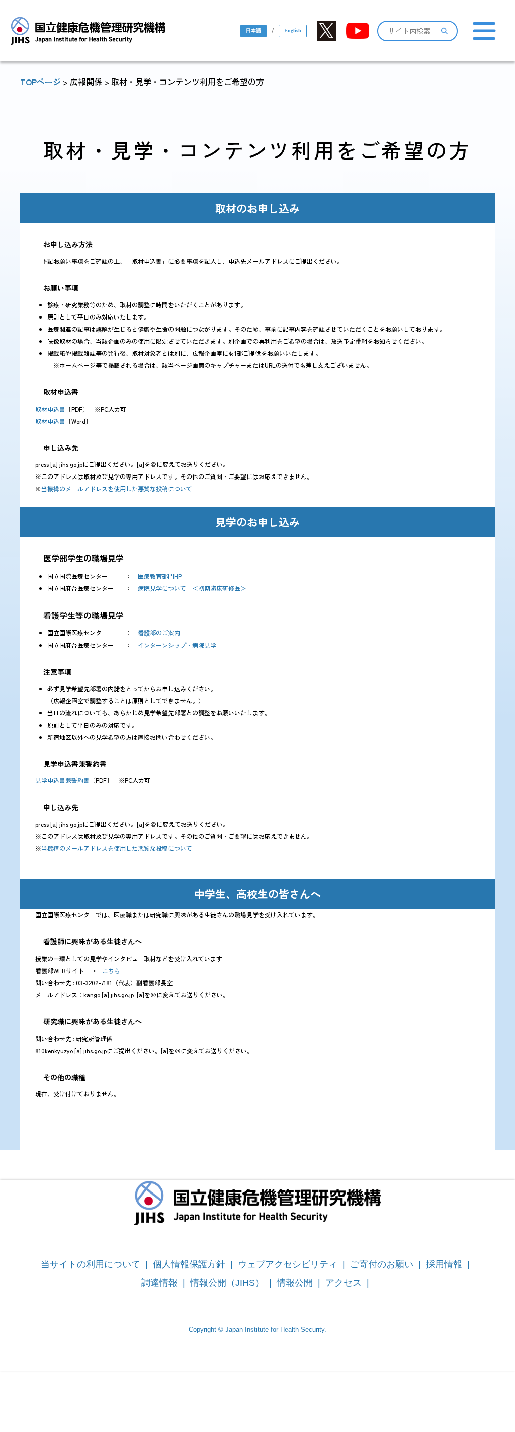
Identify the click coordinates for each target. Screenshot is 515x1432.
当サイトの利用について (90, 1264)
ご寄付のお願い (381, 1264)
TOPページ (40, 81)
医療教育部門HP (160, 576)
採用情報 (444, 1264)
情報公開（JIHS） (227, 1283)
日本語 (253, 30)
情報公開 (295, 1283)
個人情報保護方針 (189, 1264)
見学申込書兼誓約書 (62, 780)
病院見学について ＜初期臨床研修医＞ (192, 588)
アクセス (343, 1283)
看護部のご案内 (159, 632)
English (292, 30)
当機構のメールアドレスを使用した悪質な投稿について (116, 488)
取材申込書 (50, 409)
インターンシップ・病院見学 (177, 645)
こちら (111, 970)
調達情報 (159, 1283)
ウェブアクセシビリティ (287, 1264)
